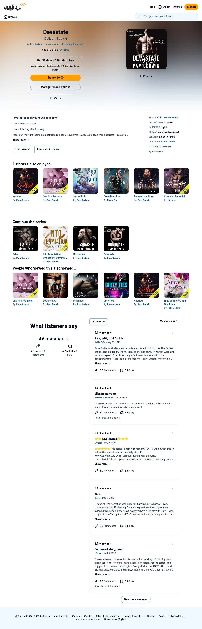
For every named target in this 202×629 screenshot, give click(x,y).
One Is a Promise (52, 196)
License (150, 616)
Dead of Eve (49, 300)
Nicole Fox (112, 200)
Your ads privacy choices (88, 619)
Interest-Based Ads (133, 616)
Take (15, 254)
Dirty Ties (109, 300)
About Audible (61, 616)
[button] (50, 98)
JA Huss (172, 200)
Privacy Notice (112, 616)
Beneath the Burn (144, 196)
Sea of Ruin (79, 196)
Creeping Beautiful (174, 196)
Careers (76, 616)
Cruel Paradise (112, 196)
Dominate (109, 254)
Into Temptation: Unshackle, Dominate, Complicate (55, 258)
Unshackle (79, 254)
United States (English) (115, 619)
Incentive (78, 300)
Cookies (162, 616)
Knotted (17, 196)
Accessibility (177, 616)
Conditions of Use (92, 616)
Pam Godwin (22, 200)
